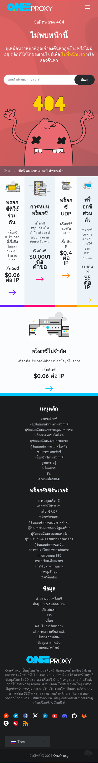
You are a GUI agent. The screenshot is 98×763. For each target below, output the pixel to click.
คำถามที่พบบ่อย (49, 479)
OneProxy (61, 755)
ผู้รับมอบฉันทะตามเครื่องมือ (49, 446)
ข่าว (49, 615)
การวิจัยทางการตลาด (49, 566)
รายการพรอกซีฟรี (49, 452)
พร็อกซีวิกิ (49, 468)
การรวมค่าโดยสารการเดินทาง (49, 550)
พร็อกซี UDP (66, 207)
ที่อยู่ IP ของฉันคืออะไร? (49, 604)
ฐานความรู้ (49, 463)
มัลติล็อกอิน (49, 577)
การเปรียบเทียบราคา (49, 561)
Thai (20, 741)
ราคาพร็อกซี (49, 419)
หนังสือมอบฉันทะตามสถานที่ (49, 424)
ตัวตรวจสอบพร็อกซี (49, 599)
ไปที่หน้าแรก (73, 54)
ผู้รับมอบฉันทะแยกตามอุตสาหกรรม (49, 430)
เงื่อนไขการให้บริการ (49, 626)
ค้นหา (84, 79)
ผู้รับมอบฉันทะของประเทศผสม (49, 522)
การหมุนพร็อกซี (39, 209)
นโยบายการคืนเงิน (49, 637)
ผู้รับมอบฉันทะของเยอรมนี (49, 533)
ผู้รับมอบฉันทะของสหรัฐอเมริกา (49, 528)
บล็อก (49, 620)
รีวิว (49, 474)
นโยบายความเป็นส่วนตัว (49, 632)
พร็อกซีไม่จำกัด (49, 351)
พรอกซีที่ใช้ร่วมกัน (12, 212)
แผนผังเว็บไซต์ (49, 648)
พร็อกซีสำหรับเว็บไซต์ (49, 435)
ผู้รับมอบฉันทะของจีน (49, 544)
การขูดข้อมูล (49, 572)
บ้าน (7, 171)
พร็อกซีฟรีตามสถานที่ (49, 457)
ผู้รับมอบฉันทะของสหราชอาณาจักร (49, 539)
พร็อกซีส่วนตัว (87, 209)
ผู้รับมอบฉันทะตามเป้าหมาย (49, 441)
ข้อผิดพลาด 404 (49, 22)
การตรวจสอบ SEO (49, 555)
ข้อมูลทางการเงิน (49, 642)
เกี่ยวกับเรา (49, 609)
